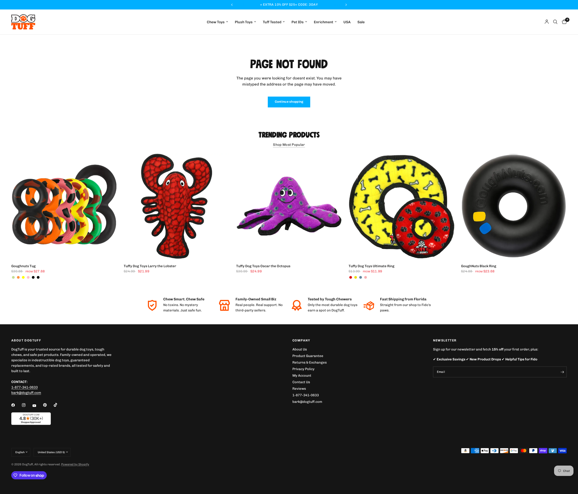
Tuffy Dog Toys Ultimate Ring (371, 266)
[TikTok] (59, 405)
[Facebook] (16, 405)
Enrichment (323, 22)
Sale (361, 22)
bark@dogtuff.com (307, 402)
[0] (563, 21)
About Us (299, 349)
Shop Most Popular (289, 145)
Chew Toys (216, 22)
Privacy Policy (303, 369)
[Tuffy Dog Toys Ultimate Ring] (401, 206)
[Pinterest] (48, 405)
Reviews (299, 389)
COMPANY (301, 340)
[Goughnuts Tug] (64, 206)
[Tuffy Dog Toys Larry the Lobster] (176, 206)
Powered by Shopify (75, 464)
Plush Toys (244, 22)
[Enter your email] (562, 371)
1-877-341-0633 (24, 387)
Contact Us (301, 382)
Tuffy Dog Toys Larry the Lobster (150, 266)
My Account (301, 375)
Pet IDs (297, 22)
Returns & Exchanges (309, 362)
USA (347, 22)
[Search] (555, 21)
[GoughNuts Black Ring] (514, 206)
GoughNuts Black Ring (478, 266)
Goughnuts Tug (23, 266)
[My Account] (547, 21)
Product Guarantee (307, 356)
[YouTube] (37, 406)
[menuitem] (217, 22)
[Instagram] (27, 405)
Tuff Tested (272, 22)
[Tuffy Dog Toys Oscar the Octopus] (289, 206)
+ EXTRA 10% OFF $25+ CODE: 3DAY (289, 5)
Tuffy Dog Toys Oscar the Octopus (263, 266)
